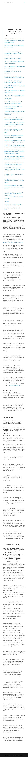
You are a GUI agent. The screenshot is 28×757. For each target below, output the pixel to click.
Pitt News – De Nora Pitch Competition (13, 204)
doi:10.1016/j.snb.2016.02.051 (15, 385)
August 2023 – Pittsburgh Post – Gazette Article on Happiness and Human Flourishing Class (14, 52)
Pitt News (7, 201)
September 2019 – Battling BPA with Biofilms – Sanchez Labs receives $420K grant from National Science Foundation (14, 124)
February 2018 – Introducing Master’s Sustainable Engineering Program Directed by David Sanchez (14, 169)
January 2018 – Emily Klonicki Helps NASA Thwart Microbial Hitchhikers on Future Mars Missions (14, 180)
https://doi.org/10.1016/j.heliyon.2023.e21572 (13, 242)
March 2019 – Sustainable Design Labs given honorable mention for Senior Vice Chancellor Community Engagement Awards (14, 151)
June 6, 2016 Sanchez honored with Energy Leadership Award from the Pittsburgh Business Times (13, 193)
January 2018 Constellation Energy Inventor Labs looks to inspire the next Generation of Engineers (14, 187)
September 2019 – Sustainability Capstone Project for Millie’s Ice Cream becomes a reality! (13, 130)
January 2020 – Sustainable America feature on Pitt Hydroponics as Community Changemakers (14, 113)
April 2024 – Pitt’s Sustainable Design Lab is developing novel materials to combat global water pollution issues (14, 40)
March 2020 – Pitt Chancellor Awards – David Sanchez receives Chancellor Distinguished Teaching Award (14, 97)
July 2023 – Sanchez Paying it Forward (12, 58)
